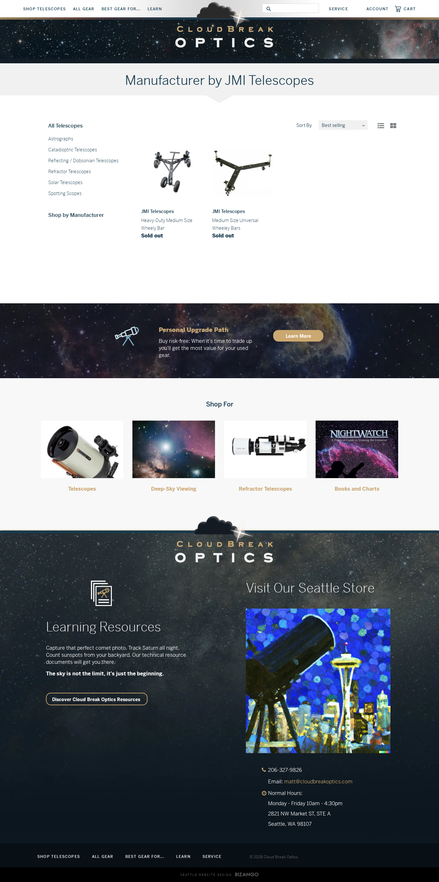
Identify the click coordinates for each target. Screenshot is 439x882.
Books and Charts (357, 489)
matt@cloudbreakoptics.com (318, 781)
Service (338, 9)
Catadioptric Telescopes (72, 150)
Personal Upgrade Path (193, 330)
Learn (155, 9)
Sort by (304, 125)
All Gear (83, 9)
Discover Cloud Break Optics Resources (96, 699)
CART (410, 9)
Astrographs (60, 139)
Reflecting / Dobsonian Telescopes (83, 161)
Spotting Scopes (65, 193)
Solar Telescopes (65, 182)
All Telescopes (65, 125)
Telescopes (82, 489)
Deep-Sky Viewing (173, 489)
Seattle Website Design (206, 875)
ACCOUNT (377, 9)
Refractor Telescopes (69, 171)
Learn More (298, 336)
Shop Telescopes (44, 9)
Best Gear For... (121, 9)
